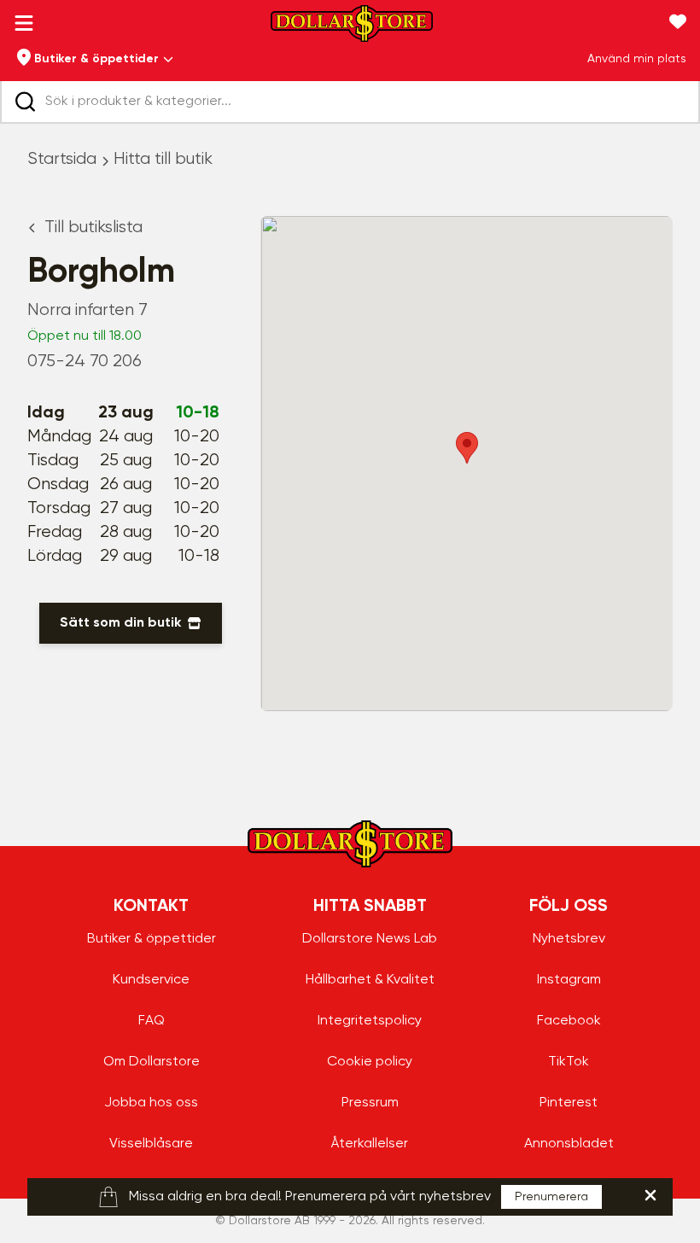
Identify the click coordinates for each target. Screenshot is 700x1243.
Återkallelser (369, 1144)
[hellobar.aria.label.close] (650, 1195)
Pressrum (370, 1103)
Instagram (569, 980)
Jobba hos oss (151, 1103)
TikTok (568, 1062)
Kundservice (151, 980)
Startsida (61, 159)
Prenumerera (551, 1197)
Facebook (569, 1021)
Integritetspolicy (370, 1021)
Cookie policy (369, 1062)
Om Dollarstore (151, 1062)
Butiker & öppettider (151, 939)
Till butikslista (93, 227)
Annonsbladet (569, 1144)
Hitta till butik (163, 159)
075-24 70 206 (84, 362)
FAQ (151, 1021)
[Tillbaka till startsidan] (352, 28)
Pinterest (569, 1103)
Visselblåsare (151, 1144)
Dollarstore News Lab (369, 939)
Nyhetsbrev (569, 939)
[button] (467, 447)
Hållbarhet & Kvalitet (370, 980)
